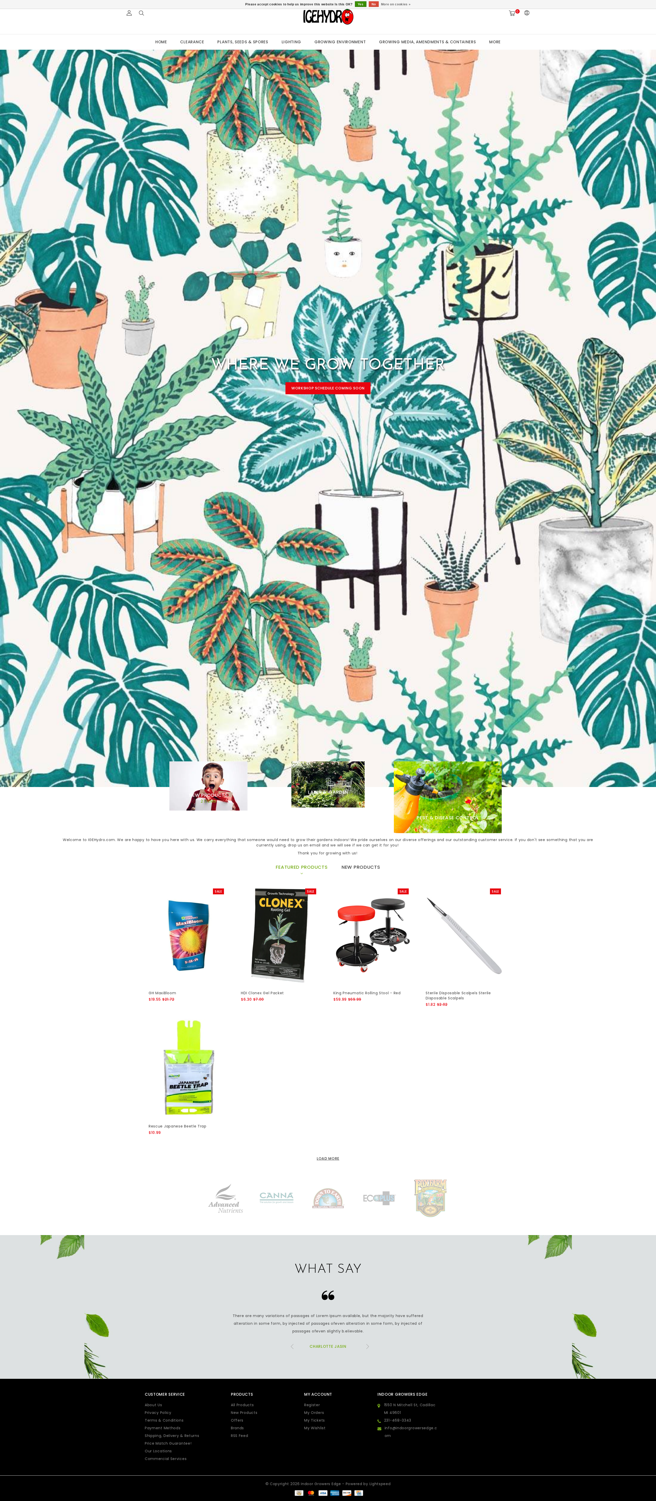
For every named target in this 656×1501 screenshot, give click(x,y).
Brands (237, 1428)
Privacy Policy (158, 1412)
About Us (153, 1404)
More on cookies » (396, 4)
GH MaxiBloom (162, 993)
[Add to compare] (177, 1008)
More (495, 42)
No (374, 4)
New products (244, 1412)
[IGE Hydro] (328, 16)
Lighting (291, 42)
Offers (237, 1420)
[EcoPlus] (328, 1197)
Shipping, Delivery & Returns (172, 1435)
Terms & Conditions (164, 1420)
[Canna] (225, 1197)
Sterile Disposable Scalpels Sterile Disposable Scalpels (458, 995)
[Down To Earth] (276, 1197)
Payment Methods (163, 1428)
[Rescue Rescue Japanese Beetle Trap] (188, 1069)
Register (312, 1404)
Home (161, 42)
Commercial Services (166, 1458)
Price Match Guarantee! (168, 1443)
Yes (361, 4)
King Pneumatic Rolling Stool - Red (367, 993)
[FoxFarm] (379, 1197)
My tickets (314, 1420)
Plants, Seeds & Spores (242, 42)
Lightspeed (380, 1483)
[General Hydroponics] (430, 1197)
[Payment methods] (299, 1492)
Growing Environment (340, 42)
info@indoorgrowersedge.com (411, 1431)
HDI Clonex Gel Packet (262, 993)
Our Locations (158, 1451)
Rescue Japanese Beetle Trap (178, 1126)
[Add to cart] (152, 1008)
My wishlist (315, 1428)
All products (242, 1404)
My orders (314, 1412)
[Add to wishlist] (164, 1008)
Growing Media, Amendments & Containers (427, 42)
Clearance (192, 42)
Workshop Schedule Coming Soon (328, 388)
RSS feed (239, 1435)
